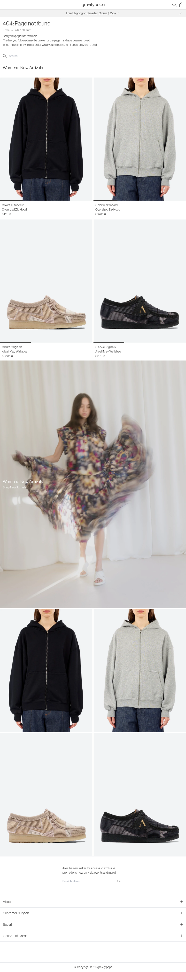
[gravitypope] (93, 4)
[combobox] (28, 56)
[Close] (181, 13)
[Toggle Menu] (5, 4)
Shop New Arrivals (14, 487)
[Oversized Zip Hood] (46, 139)
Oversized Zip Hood (14, 209)
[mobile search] (174, 5)
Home (6, 30)
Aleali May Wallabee (15, 351)
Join (118, 881)
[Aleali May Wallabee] (46, 281)
